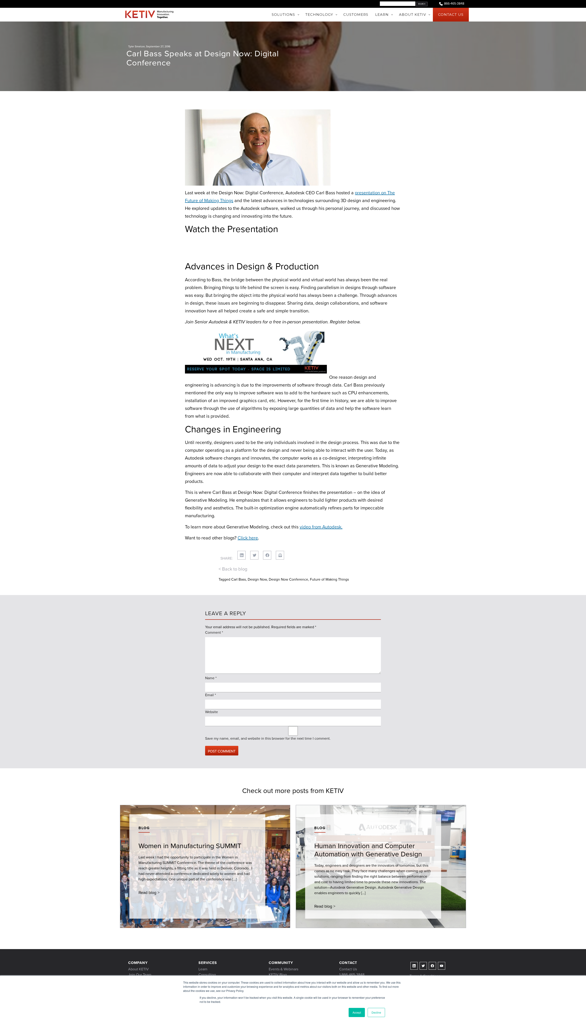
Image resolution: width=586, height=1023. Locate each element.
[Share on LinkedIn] (241, 555)
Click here (248, 537)
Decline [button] (376, 1012)
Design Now (257, 579)
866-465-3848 (454, 3)
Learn (202, 969)
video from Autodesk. (321, 526)
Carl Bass (238, 579)
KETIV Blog (278, 974)
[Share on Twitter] (254, 555)
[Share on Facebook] (267, 555)
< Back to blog (233, 569)
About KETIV (138, 969)
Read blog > (149, 893)
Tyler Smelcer (136, 46)
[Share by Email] (280, 555)
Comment (214, 632)
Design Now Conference (288, 579)
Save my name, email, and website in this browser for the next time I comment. (268, 738)
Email (210, 695)
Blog (144, 828)
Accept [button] (357, 1012)
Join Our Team (139, 974)
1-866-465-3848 (351, 974)
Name (211, 678)
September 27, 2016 (158, 46)
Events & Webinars (283, 969)
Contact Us (348, 969)
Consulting (207, 974)
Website (211, 711)
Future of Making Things (329, 579)
